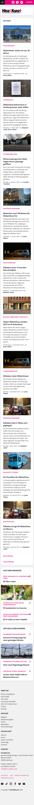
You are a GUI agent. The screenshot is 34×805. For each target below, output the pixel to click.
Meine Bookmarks (21, 2)
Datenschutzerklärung (22, 775)
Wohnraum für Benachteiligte (15, 661)
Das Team (4, 699)
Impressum (4, 775)
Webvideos (5, 724)
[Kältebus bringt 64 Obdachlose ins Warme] (17, 510)
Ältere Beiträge (8, 556)
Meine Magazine (17, 2)
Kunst (3, 737)
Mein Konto (13, 2)
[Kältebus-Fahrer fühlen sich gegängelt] (17, 407)
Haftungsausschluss (7, 778)
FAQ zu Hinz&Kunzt (8, 694)
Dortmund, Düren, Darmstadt (14, 671)
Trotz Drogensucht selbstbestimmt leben (16, 577)
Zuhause (4, 745)
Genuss (3, 735)
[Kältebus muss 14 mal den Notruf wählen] (17, 251)
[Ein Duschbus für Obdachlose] (17, 461)
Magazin (4, 717)
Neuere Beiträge (8, 562)
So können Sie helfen (8, 701)
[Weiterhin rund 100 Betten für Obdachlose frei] (17, 197)
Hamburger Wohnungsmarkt (14, 634)
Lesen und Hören (7, 740)
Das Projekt (5, 697)
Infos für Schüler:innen (9, 704)
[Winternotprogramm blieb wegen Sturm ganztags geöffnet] (17, 143)
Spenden (29, 2)
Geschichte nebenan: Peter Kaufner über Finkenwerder (16, 615)
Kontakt (4, 709)
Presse (3, 706)
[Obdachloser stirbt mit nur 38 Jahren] (17, 34)
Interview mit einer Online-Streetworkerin (13, 604)
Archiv (3, 722)
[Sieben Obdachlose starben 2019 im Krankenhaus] (17, 305)
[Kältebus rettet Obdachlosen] (17, 360)
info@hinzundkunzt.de (9, 769)
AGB (11, 775)
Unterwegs (5, 742)
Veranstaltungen (7, 727)
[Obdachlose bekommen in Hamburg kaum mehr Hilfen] (17, 88)
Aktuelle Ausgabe (7, 719)
